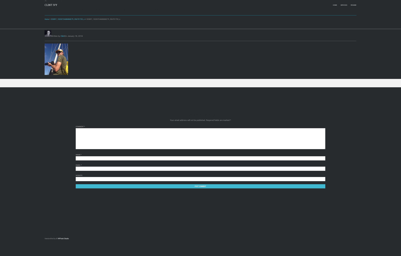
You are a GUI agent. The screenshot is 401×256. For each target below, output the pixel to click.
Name (78, 155)
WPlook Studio (63, 239)
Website (79, 175)
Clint (62, 36)
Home (335, 5)
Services (344, 5)
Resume (353, 5)
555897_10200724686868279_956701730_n (68, 19)
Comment (80, 127)
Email (79, 165)
